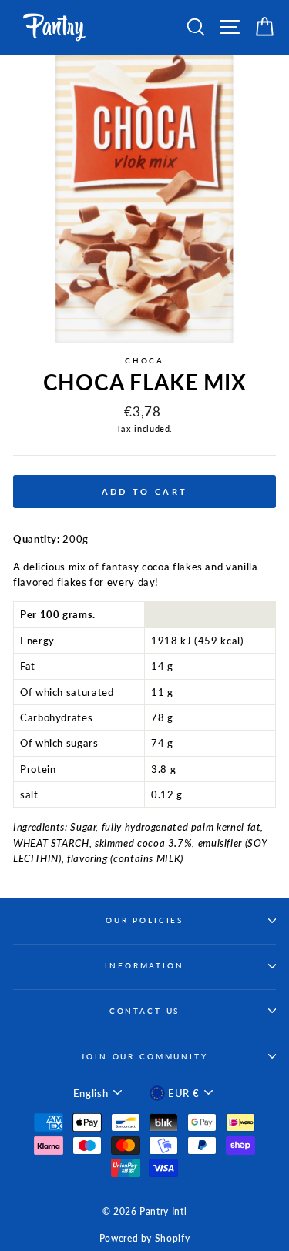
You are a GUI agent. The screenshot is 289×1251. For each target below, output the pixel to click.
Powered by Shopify (144, 1238)
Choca (144, 360)
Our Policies (144, 920)
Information (144, 966)
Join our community (144, 1056)
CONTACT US (144, 1011)
